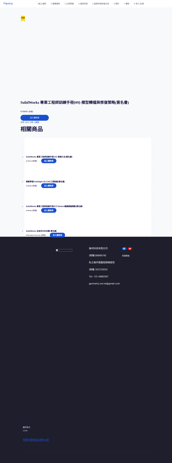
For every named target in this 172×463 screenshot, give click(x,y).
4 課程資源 (83, 3)
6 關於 (116, 3)
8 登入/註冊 (139, 3)
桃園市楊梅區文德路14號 (36, 439)
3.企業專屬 (69, 3)
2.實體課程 (55, 3)
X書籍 (36, 122)
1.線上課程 (41, 3)
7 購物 (126, 3)
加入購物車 (34, 118)
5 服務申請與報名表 (100, 3)
